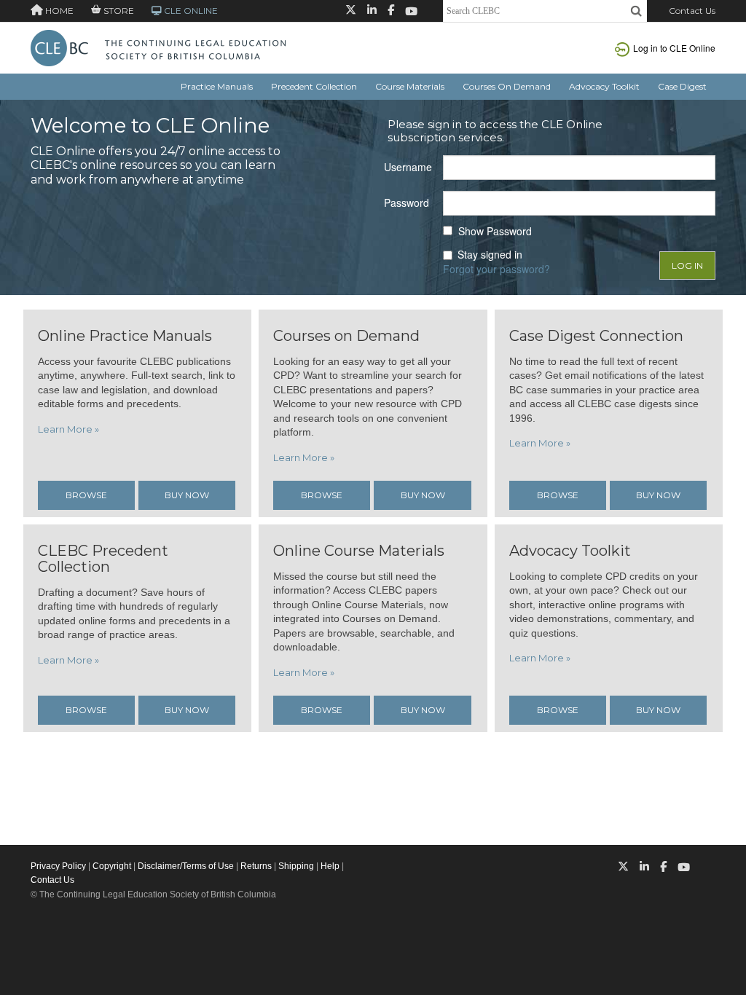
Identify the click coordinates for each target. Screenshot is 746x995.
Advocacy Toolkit (604, 86)
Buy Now (187, 494)
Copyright (112, 866)
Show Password (495, 231)
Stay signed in (490, 254)
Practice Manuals (217, 86)
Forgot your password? (496, 268)
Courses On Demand (507, 86)
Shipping (296, 866)
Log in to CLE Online (674, 48)
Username (408, 167)
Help (330, 866)
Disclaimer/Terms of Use (186, 866)
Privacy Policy (58, 866)
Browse (86, 494)
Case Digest (682, 86)
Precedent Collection (314, 86)
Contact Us (692, 10)
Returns (256, 866)
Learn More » (68, 429)
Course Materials (409, 86)
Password (406, 202)
